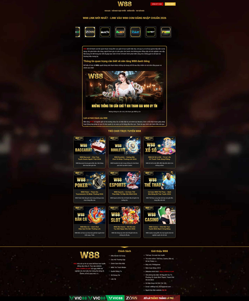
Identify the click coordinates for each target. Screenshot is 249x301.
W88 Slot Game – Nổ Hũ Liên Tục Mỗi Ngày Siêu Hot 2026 (124, 228)
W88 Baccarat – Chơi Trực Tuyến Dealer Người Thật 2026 (89, 158)
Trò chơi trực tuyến (119, 10)
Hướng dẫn (131, 10)
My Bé (164, 290)
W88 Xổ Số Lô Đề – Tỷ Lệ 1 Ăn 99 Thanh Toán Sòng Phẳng (159, 158)
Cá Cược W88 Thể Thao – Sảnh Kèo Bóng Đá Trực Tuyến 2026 (159, 193)
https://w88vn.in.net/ (83, 269)
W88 (75, 264)
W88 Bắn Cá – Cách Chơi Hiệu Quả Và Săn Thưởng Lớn (89, 228)
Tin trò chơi (140, 10)
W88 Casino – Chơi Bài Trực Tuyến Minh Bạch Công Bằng (159, 228)
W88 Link (107, 10)
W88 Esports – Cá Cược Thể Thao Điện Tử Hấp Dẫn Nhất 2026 (124, 193)
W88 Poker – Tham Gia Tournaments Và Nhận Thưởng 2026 (89, 193)
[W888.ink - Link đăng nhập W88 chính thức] (124, 4)
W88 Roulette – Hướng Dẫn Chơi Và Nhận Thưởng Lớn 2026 (125, 158)
